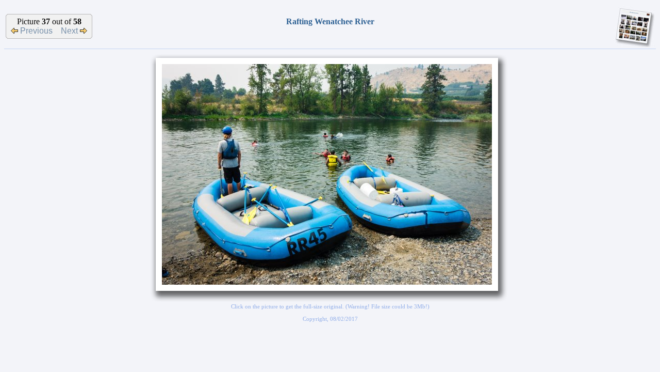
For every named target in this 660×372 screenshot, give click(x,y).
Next (70, 30)
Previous (35, 30)
